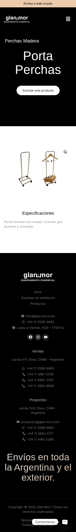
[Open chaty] (65, 522)
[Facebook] (30, 337)
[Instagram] (38, 337)
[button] (68, 19)
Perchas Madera (22, 40)
